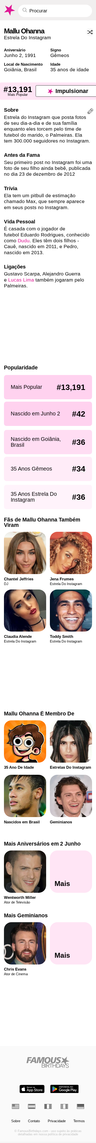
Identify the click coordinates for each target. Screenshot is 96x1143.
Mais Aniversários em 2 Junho (42, 844)
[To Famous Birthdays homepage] (9, 10)
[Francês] (48, 1106)
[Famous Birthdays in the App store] (32, 1089)
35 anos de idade (69, 69)
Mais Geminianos (26, 915)
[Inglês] (15, 1106)
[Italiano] (64, 1106)
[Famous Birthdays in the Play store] (64, 1089)
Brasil (30, 69)
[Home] (48, 1062)
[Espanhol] (31, 1106)
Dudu (24, 240)
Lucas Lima (21, 279)
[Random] (90, 32)
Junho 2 (13, 55)
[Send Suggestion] (90, 112)
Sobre (15, 1121)
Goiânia (12, 69)
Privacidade (57, 1121)
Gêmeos (59, 55)
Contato (34, 1121)
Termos (79, 1121)
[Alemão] (80, 1106)
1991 (30, 55)
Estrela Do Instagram (27, 37)
